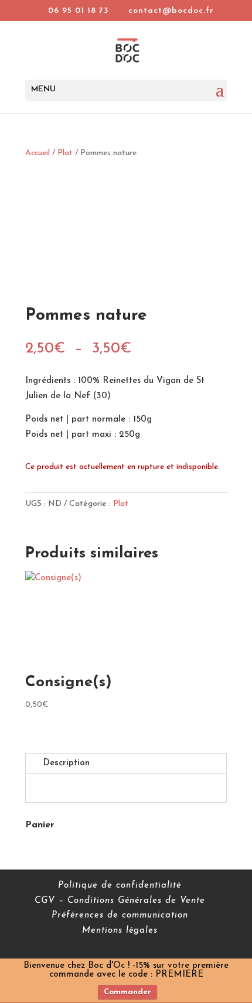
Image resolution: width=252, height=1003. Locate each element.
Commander (127, 992)
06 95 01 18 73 (78, 10)
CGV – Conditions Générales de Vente (120, 900)
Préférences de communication (120, 915)
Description (66, 763)
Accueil (37, 153)
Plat (65, 153)
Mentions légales (120, 930)
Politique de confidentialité (119, 885)
